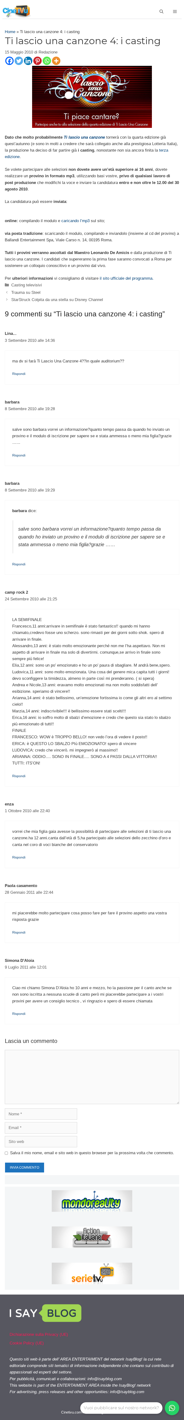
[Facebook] (9, 61)
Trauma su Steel (25, 292)
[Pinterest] (37, 61)
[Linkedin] (28, 61)
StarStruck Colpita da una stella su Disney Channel (57, 299)
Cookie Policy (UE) (27, 1343)
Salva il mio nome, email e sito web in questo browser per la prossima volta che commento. (92, 1153)
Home (10, 32)
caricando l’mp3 (75, 221)
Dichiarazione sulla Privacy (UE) (39, 1334)
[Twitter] (19, 61)
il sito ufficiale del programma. (127, 278)
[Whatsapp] (47, 61)
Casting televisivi (26, 285)
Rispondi (18, 374)
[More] (56, 61)
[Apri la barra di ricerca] (161, 12)
